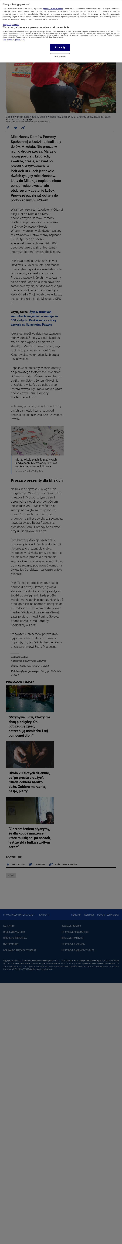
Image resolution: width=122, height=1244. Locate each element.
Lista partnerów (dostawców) (14, 40)
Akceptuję (60, 47)
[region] (61, 31)
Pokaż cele (59, 56)
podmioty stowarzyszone (53, 9)
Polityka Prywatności (11, 25)
